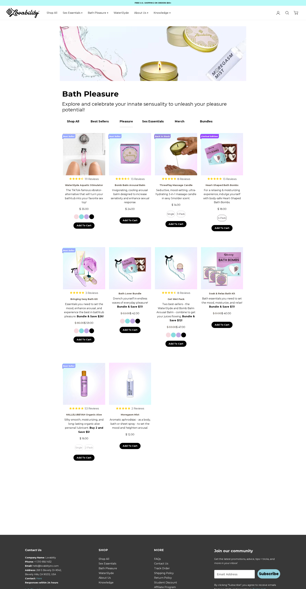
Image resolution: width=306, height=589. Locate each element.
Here (39, 578)
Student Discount (165, 582)
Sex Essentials (72, 12)
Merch (179, 121)
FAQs (157, 558)
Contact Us (161, 563)
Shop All (52, 12)
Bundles (206, 121)
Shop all (73, 121)
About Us (140, 12)
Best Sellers (100, 121)
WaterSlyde (121, 12)
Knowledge (161, 12)
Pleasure (126, 121)
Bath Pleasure (97, 12)
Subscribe (269, 573)
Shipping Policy (164, 573)
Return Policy (163, 577)
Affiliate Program (165, 587)
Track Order (162, 568)
